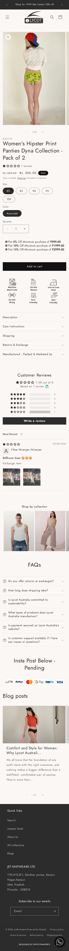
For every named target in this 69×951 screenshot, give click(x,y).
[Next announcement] (62, 5)
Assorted (12, 213)
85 (21, 191)
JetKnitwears (20, 929)
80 (8, 191)
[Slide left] (26, 132)
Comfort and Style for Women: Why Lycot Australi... (32, 750)
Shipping (21, 178)
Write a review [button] (34, 421)
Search (11, 820)
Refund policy (36, 935)
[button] (7, 17)
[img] (11, 444)
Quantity (7, 221)
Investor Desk (15, 829)
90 (34, 191)
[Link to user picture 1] (11, 477)
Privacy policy (57, 929)
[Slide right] (43, 132)
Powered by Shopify (36, 929)
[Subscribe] (54, 911)
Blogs (10, 853)
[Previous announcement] (7, 5)
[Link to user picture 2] (32, 477)
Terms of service (18, 935)
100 (9, 199)
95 (47, 191)
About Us (12, 837)
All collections (15, 845)
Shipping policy (54, 935)
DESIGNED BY (34, 944)
